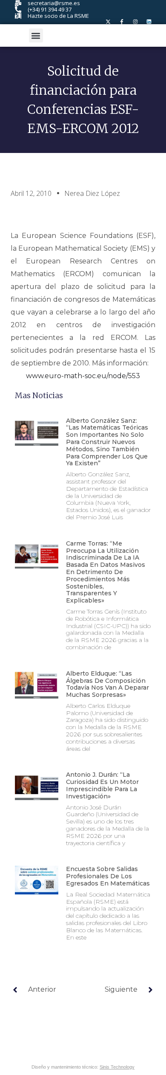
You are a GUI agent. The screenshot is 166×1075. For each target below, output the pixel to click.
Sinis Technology (117, 1066)
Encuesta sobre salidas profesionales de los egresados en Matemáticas (108, 876)
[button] (36, 35)
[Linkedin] (149, 21)
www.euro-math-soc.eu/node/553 (83, 376)
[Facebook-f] (121, 21)
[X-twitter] (108, 21)
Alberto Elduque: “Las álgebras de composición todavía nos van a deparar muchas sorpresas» (107, 684)
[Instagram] (135, 21)
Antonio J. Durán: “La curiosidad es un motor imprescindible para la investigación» (102, 785)
